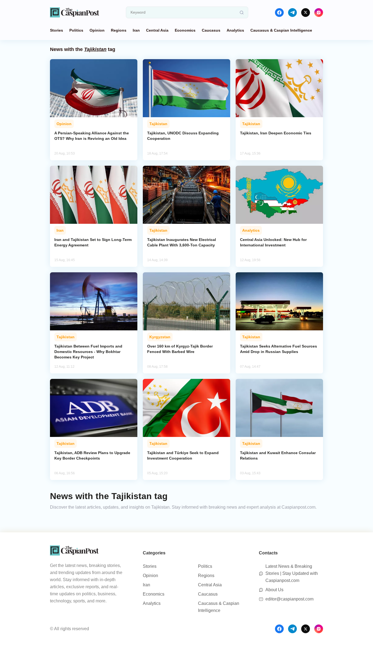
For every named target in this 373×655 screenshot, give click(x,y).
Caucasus (211, 30)
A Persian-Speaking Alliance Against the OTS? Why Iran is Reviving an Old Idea (91, 136)
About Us (274, 589)
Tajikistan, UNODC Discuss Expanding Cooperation (183, 136)
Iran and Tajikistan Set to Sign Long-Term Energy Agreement (93, 242)
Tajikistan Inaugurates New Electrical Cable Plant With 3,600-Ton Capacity (181, 242)
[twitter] (305, 12)
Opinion (97, 30)
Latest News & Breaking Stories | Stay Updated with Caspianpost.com (291, 573)
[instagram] (318, 12)
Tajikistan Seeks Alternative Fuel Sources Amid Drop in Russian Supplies (278, 349)
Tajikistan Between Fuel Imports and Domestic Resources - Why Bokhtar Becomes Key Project (88, 351)
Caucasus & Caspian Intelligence (281, 30)
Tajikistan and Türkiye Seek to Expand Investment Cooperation (183, 455)
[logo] (74, 12)
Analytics (235, 30)
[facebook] (279, 12)
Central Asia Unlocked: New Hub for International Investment (273, 242)
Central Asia (157, 30)
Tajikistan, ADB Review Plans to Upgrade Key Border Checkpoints (92, 455)
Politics (76, 30)
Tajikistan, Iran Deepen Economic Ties (275, 133)
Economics (185, 30)
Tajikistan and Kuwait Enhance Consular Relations (278, 455)
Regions (118, 30)
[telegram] (292, 12)
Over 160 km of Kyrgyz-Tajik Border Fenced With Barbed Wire (180, 349)
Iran (136, 30)
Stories (56, 30)
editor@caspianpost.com (289, 599)
